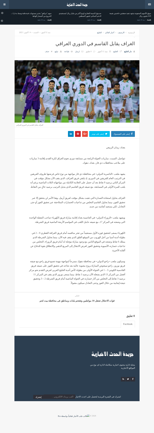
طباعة (66, 51)
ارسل (77, 51)
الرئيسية (131, 32)
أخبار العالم (109, 32)
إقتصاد (49, 20)
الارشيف (121, 32)
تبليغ (56, 51)
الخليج (99, 32)
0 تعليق (89, 51)
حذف (47, 51)
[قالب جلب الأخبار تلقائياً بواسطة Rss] (73, 416)
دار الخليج (128, 51)
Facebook (127, 324)
